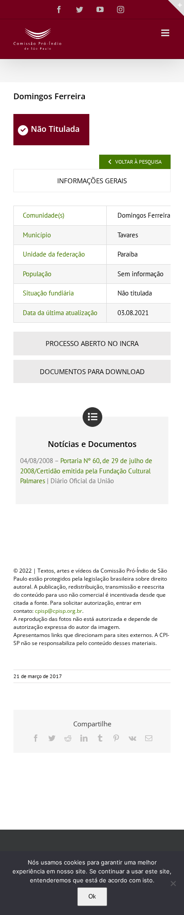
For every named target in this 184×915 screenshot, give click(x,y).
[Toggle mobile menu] (166, 33)
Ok (92, 896)
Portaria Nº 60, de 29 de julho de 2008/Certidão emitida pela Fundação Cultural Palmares (86, 470)
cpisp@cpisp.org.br (58, 611)
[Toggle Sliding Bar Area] (176, 8)
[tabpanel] (92, 264)
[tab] (92, 181)
